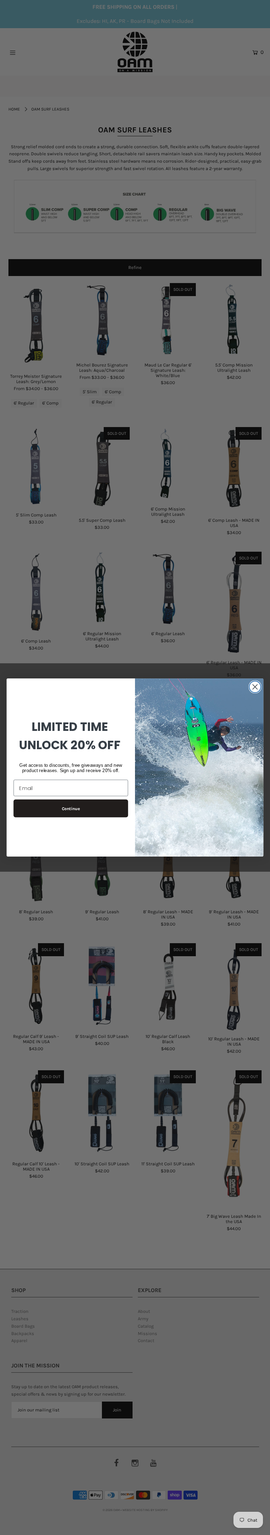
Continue (71, 808)
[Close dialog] (255, 687)
